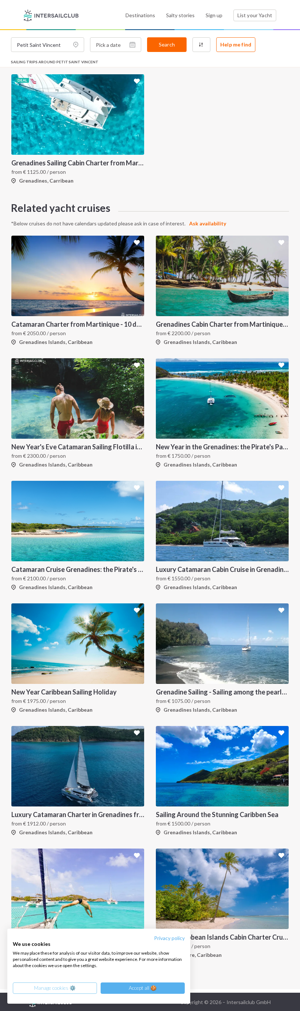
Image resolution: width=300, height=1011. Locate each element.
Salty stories (180, 15)
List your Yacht (254, 15)
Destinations (140, 15)
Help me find (235, 44)
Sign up (214, 15)
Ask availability (207, 223)
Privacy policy (169, 938)
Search (167, 44)
